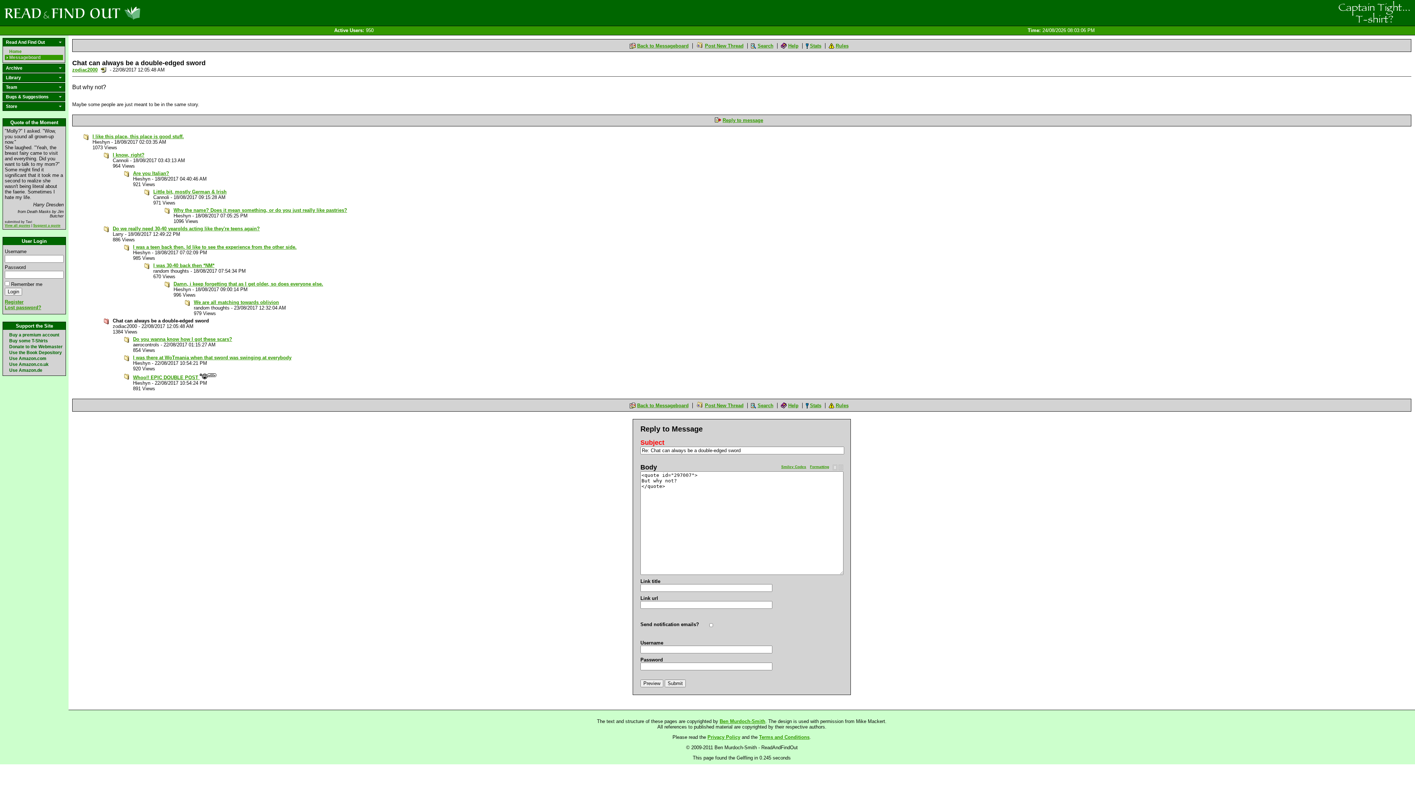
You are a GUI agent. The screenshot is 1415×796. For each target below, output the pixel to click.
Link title (650, 581)
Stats (815, 46)
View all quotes (17, 225)
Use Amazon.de (25, 370)
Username (16, 251)
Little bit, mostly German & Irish (190, 192)
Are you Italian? (151, 173)
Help (793, 46)
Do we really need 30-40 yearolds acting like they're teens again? (186, 228)
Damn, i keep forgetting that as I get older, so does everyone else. (248, 284)
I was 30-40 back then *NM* (183, 265)
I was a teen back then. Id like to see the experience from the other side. (215, 247)
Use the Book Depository (35, 352)
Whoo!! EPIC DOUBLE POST (166, 377)
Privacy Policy (724, 737)
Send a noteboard (103, 70)
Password (15, 267)
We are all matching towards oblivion (236, 302)
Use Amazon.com (27, 358)
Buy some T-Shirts (28, 340)
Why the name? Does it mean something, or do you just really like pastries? (260, 210)
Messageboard (25, 57)
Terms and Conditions (784, 737)
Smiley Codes (793, 467)
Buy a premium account (34, 335)
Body (648, 467)
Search (765, 46)
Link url (649, 598)
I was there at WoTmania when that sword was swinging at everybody (212, 357)
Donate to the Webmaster (36, 346)
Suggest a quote (46, 225)
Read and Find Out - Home (110, 12)
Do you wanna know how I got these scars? (182, 339)
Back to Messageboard (663, 46)
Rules (842, 46)
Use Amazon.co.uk (29, 364)
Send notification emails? (669, 624)
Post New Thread (724, 46)
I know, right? (128, 155)
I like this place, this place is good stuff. (138, 136)
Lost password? (23, 307)
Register (14, 302)
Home (15, 51)
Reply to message (743, 120)
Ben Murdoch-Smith (742, 721)
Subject (652, 442)
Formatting (819, 467)
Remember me (26, 284)
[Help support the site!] (1374, 12)
